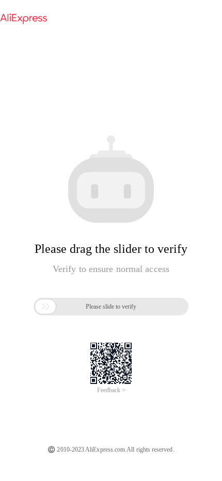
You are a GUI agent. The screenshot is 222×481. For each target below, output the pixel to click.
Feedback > (111, 390)
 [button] (45, 306)
